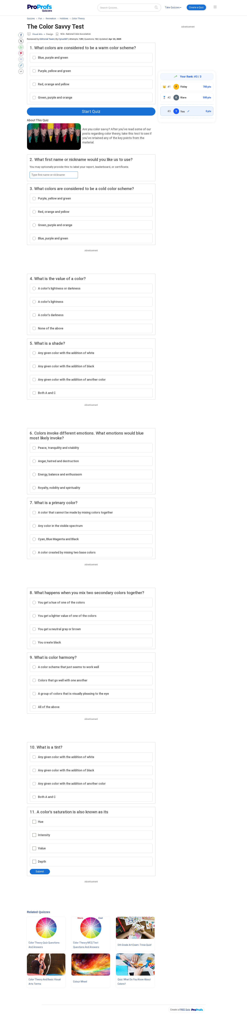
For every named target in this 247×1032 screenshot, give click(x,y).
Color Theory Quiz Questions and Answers (44, 944)
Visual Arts (37, 34)
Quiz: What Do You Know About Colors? (134, 981)
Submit (40, 871)
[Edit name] (188, 111)
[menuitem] (173, 8)
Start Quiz (91, 111)
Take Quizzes (172, 7)
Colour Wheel (80, 981)
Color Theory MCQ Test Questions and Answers (86, 944)
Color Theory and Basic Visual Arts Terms (45, 981)
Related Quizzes (38, 912)
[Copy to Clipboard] (22, 65)
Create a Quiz (196, 7)
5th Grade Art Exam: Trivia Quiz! (134, 945)
